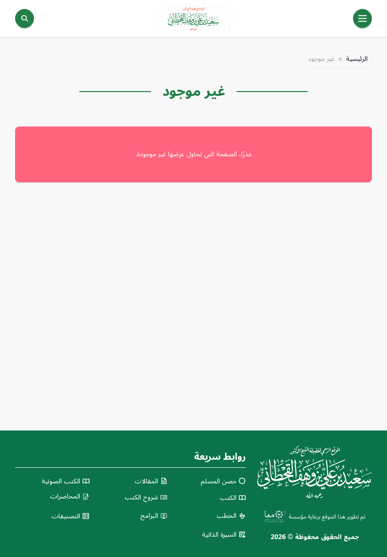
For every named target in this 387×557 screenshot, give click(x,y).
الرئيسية (357, 59)
